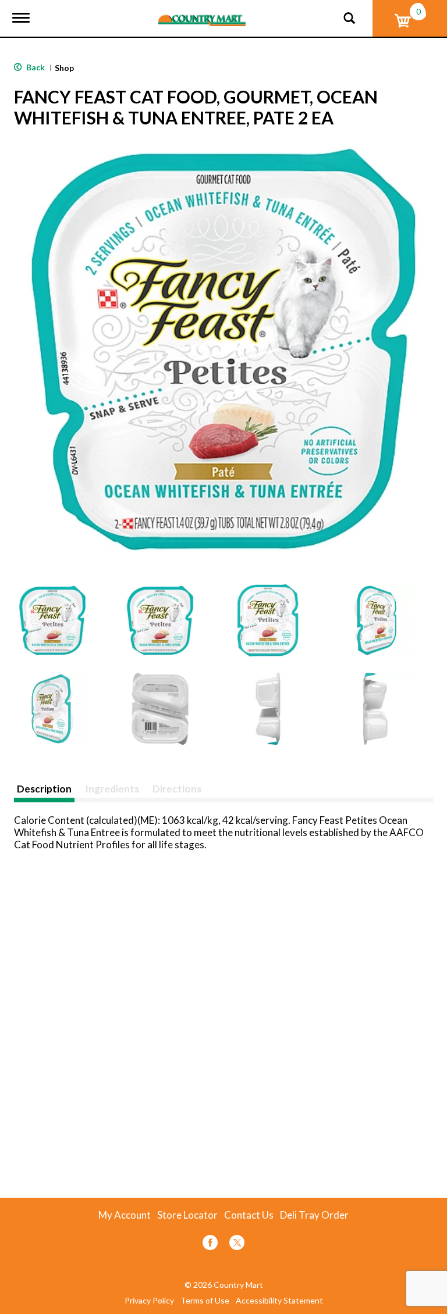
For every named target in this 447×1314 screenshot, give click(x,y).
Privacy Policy (149, 1300)
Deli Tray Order (314, 1215)
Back (34, 67)
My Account (124, 1215)
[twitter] (236, 1244)
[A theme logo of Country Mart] (202, 13)
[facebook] (210, 1244)
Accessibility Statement (279, 1300)
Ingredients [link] (112, 789)
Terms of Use (204, 1300)
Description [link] (44, 789)
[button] (52, 620)
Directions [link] (176, 789)
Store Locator (187, 1215)
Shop (64, 68)
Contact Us (249, 1215)
